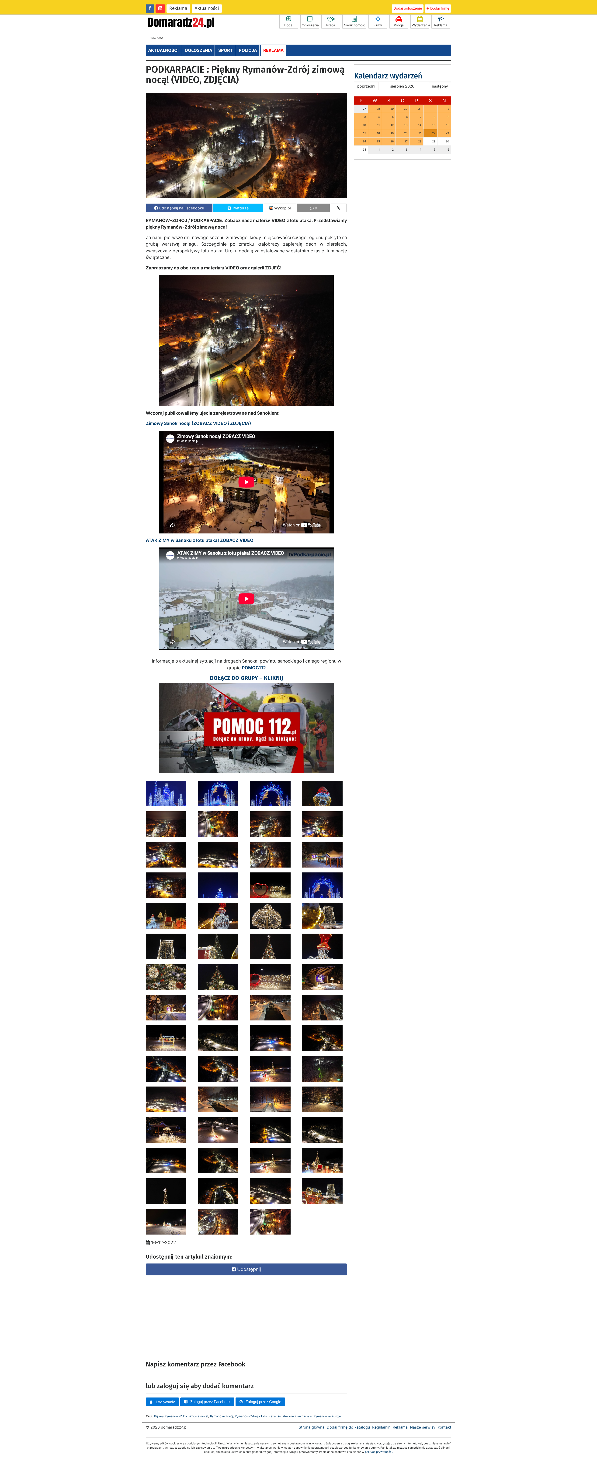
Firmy (378, 25)
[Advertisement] (194, 1317)
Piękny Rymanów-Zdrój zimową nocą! (181, 1416)
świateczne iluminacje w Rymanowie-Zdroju (309, 1416)
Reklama (178, 8)
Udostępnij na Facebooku (181, 208)
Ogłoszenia (310, 25)
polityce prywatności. (379, 1452)
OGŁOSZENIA (198, 50)
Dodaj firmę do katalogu (348, 1427)
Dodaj (288, 25)
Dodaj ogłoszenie (407, 8)
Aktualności (206, 8)
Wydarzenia (420, 25)
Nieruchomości (355, 25)
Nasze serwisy (422, 1427)
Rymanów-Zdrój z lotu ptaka (255, 1416)
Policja (399, 25)
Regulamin (381, 1427)
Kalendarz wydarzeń (388, 75)
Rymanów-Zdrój (221, 1416)
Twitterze (240, 208)
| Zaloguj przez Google (262, 1402)
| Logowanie (163, 1402)
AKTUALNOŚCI (163, 50)
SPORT (225, 50)
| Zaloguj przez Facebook (208, 1402)
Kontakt (444, 1427)
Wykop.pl (282, 208)
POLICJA (248, 50)
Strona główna (311, 1427)
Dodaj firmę (439, 8)
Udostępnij (248, 1269)
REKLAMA (273, 50)
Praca (330, 25)
